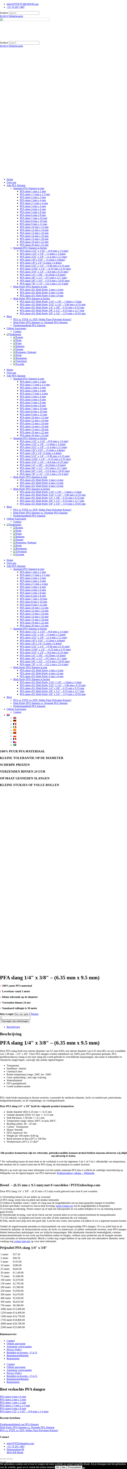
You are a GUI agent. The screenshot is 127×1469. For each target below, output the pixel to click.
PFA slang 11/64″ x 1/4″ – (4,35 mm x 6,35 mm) (45, 268)
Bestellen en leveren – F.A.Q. (22, 1352)
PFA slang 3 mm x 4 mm (33, 206)
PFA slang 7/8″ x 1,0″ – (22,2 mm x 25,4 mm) (44, 283)
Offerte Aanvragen (16, 328)
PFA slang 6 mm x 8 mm (33, 215)
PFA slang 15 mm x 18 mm (34, 239)
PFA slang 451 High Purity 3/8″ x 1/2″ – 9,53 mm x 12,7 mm (52, 310)
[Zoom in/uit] (1, 1458)
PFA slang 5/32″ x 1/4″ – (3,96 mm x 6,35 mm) (45, 265)
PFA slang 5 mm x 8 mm (33, 212)
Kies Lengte (6, 1014)
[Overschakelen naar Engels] (18, 337)
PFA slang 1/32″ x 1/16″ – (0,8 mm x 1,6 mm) (44, 250)
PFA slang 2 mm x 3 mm (33, 197)
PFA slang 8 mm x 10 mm (33, 221)
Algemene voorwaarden (19, 1346)
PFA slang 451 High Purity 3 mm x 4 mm (41, 289)
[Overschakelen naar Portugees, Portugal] (24, 352)
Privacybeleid (74, 1467)
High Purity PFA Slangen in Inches (31, 298)
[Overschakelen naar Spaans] (18, 349)
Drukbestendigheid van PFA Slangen (19, 1424)
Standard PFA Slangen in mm (28, 188)
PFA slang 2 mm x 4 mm (33, 200)
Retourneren (13, 1358)
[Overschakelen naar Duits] (17, 340)
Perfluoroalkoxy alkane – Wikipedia (75, 1173)
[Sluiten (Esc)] (11, 1458)
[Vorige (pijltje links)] (1, 1461)
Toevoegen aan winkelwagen (15, 1021)
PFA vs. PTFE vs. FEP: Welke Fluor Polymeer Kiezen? (42, 319)
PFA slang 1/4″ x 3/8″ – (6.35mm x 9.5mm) (43, 274)
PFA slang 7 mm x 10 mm (33, 218)
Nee (63, 1467)
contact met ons (22, 1241)
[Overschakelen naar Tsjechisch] (20, 361)
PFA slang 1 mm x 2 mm (33, 191)
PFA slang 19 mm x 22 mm (34, 242)
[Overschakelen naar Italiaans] (18, 346)
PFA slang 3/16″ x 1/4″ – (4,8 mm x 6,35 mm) (44, 271)
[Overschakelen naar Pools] (17, 355)
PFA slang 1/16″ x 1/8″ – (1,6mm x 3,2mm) (43, 253)
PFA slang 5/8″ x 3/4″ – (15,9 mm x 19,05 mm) (45, 280)
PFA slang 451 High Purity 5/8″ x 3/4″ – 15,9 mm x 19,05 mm (52, 313)
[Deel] (8, 1458)
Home (10, 179)
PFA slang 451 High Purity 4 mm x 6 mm (41, 292)
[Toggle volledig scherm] (4, 1458)
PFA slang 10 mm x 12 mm (34, 227)
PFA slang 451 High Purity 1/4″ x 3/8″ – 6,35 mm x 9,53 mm (52, 307)
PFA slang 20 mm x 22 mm (34, 245)
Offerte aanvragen (16, 1343)
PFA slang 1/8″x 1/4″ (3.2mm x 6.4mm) (41, 262)
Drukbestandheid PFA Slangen (29, 325)
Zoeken (4, 12)
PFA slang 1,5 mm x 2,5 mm (35, 194)
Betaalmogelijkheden (18, 1355)
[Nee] (83, 1468)
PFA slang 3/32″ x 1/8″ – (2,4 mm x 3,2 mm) (43, 256)
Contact (17, 331)
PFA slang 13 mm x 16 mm (34, 233)
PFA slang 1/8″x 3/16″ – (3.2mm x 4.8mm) (42, 259)
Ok (57, 1467)
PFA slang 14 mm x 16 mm (34, 236)
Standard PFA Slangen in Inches (30, 247)
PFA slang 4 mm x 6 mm (33, 209)
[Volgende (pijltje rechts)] (4, 1461)
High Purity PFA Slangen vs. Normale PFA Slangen (40, 322)
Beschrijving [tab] (13, 1027)
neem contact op (64, 1205)
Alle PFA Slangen (16, 185)
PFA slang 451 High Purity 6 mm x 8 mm (41, 295)
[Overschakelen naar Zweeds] (18, 364)
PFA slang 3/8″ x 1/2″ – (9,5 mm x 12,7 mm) (43, 277)
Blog (9, 316)
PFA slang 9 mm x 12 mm (33, 224)
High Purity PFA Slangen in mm (30, 286)
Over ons (11, 182)
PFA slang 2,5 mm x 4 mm (34, 203)
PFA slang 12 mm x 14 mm (34, 230)
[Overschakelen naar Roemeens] (20, 358)
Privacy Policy (14, 1349)
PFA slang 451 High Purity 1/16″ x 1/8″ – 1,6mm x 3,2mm (51, 301)
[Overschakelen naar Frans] (17, 343)
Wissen (35, 1014)
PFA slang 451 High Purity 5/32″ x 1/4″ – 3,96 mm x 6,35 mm (52, 304)
